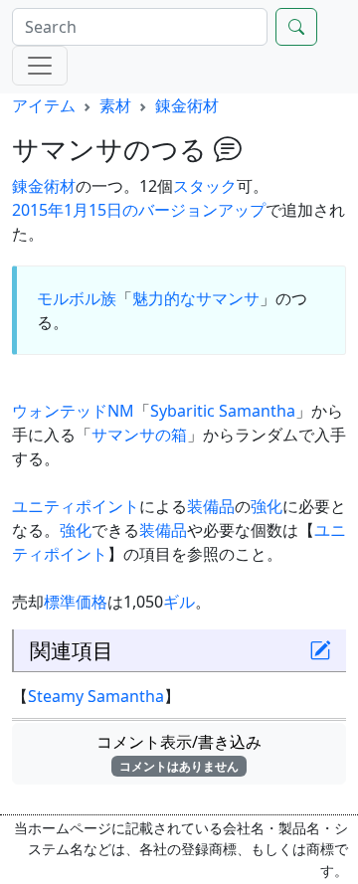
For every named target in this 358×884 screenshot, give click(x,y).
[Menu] (40, 66)
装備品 (211, 506)
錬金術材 (187, 105)
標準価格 (75, 602)
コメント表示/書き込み (186, 753)
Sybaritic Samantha (222, 411)
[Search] (296, 27)
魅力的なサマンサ (196, 298)
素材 (115, 105)
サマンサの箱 (139, 434)
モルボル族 (76, 298)
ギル (179, 602)
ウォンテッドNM (73, 411)
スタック (205, 186)
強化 (266, 506)
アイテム (44, 105)
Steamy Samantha (96, 696)
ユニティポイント (75, 506)
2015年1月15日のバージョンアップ (139, 210)
